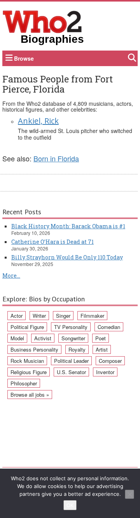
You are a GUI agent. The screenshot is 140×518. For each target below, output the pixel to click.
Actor (16, 315)
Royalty (77, 349)
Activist (42, 338)
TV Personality (71, 327)
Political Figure (27, 327)
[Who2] (42, 21)
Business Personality (34, 349)
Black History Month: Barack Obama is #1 (68, 226)
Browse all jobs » (29, 394)
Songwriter (73, 338)
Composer (110, 360)
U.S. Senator (71, 372)
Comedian (109, 327)
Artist (102, 349)
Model (17, 338)
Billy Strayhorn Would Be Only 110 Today (67, 257)
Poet (100, 338)
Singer (63, 315)
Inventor (105, 372)
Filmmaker (92, 315)
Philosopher (23, 383)
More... (11, 275)
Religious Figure (28, 372)
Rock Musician (27, 360)
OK (70, 505)
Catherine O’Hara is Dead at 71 (52, 241)
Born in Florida (56, 158)
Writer (39, 315)
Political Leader (71, 360)
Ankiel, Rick (38, 121)
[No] (129, 494)
